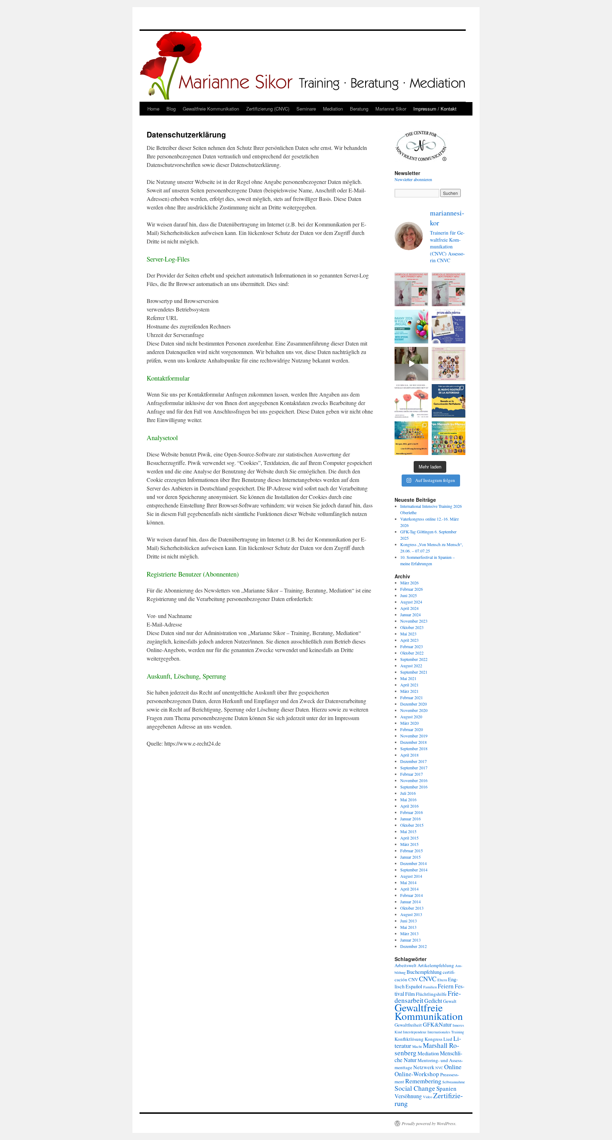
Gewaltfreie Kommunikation (211, 108)
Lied (447, 1039)
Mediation (333, 108)
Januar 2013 (410, 940)
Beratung (359, 108)
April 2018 (409, 755)
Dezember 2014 (413, 863)
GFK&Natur (437, 1024)
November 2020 (413, 710)
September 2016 (413, 787)
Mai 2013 (408, 927)
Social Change (415, 1088)
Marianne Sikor (390, 108)
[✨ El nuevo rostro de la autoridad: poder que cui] (448, 401)
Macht (417, 1046)
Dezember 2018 (413, 742)
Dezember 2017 (413, 761)
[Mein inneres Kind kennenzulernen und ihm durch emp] (411, 289)
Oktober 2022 (412, 653)
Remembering (423, 1081)
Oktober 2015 (412, 825)
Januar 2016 (410, 818)
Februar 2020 (411, 729)
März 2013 (409, 933)
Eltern (442, 979)
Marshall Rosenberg (427, 1049)
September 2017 (413, 767)
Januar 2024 (410, 614)
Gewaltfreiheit (408, 1025)
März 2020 (409, 723)
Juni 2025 (408, 595)
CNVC (427, 978)
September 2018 (413, 748)
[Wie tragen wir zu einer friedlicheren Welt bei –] (448, 438)
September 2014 (413, 869)
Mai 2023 (408, 633)
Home (153, 108)
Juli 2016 (408, 793)
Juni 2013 (408, 920)
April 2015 (409, 838)
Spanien (446, 1088)
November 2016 (413, 780)
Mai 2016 (408, 799)
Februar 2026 (411, 589)
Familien (430, 986)
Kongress (433, 1039)
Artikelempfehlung (436, 965)
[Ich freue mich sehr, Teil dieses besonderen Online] (448, 364)
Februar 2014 (411, 895)
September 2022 (413, 659)
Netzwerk (423, 1067)
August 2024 (411, 602)
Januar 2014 (410, 901)
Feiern (446, 986)
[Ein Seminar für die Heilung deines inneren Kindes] (448, 289)
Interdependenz (414, 1031)
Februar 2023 (411, 646)
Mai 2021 (408, 678)
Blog (171, 108)
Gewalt (450, 1001)
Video (427, 1096)
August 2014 (411, 876)
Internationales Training (445, 1031)
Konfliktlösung (409, 1039)
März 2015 (409, 844)
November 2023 (413, 621)
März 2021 (409, 691)
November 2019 (413, 736)
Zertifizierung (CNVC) (267, 108)
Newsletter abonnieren (413, 179)
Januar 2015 (410, 857)
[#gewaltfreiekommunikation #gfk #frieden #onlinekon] (411, 438)
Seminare (306, 108)
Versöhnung (408, 1096)
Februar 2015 (411, 850)
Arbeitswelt (405, 965)
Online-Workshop (417, 1074)
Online (452, 1066)
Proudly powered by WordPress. (429, 1123)
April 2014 (409, 889)
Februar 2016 (411, 812)
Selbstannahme (453, 1081)
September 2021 (413, 672)
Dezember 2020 (413, 704)
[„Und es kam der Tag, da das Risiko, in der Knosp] (411, 401)
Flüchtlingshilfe (431, 994)
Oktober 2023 (412, 627)
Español (414, 986)
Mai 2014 (408, 882)
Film (410, 993)
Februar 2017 (411, 774)
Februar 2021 (411, 697)
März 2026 (409, 582)
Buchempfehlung (424, 971)
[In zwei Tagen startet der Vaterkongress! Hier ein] (411, 364)
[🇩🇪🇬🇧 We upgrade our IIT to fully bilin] (411, 326)
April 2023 (409, 640)
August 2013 (411, 914)
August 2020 (411, 716)
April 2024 (409, 608)
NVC (439, 1067)
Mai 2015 (408, 831)
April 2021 (409, 684)
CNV (413, 979)
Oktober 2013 (412, 908)
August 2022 (411, 665)
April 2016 (409, 806)
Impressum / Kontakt (435, 108)
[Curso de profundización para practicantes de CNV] (448, 326)
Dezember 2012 (413, 946)
